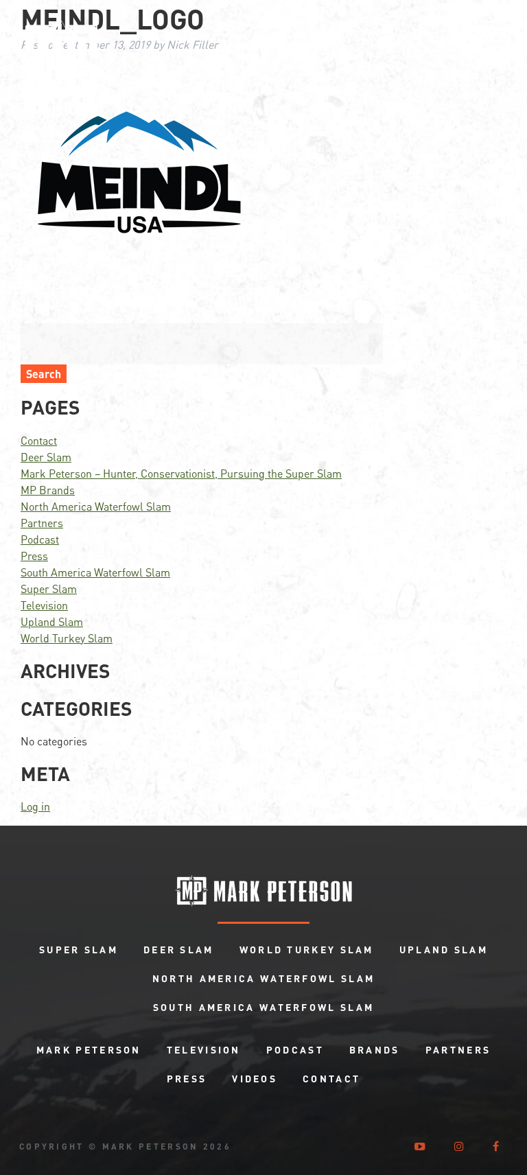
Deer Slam (46, 457)
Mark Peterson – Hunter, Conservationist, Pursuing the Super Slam (181, 473)
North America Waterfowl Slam (96, 506)
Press (34, 555)
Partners (42, 522)
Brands (374, 1049)
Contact (39, 440)
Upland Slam (52, 621)
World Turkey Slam (67, 638)
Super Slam (49, 588)
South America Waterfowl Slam (95, 572)
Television (44, 605)
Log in (35, 806)
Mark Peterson (88, 1049)
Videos (254, 1078)
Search (43, 374)
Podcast (40, 539)
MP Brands (48, 489)
